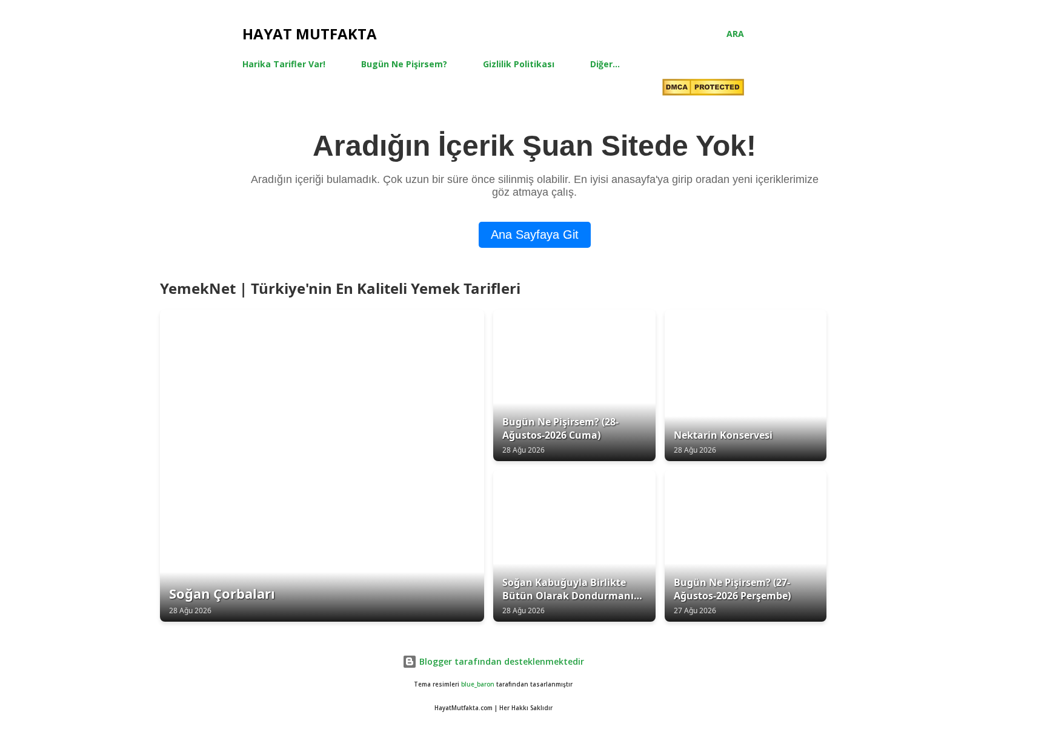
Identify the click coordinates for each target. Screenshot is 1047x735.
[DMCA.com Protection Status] (703, 89)
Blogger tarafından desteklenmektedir (500, 661)
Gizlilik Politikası (518, 64)
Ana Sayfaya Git (535, 234)
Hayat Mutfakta (309, 34)
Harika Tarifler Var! (283, 64)
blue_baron (477, 684)
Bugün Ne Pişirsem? (404, 64)
